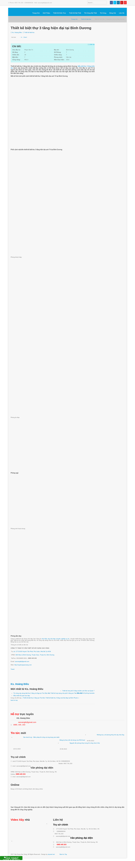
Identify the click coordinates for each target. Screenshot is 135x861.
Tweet (12, 669)
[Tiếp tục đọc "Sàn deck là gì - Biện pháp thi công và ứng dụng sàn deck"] (18, 742)
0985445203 (11, 859)
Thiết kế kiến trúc (59, 13)
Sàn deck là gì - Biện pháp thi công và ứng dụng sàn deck (41, 737)
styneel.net (51, 854)
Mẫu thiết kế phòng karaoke (85, 693)
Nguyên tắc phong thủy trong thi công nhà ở (83, 743)
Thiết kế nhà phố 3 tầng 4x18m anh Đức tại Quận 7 (78, 691)
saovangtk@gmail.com (22, 661)
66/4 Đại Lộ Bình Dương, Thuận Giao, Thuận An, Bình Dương (35, 655)
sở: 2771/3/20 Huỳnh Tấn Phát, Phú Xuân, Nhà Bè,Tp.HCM (32, 651)
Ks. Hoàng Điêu (17, 32)
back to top (14, 700)
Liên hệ (121, 13)
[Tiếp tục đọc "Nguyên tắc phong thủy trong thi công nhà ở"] (65, 745)
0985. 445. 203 (19, 725)
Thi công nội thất (90, 13)
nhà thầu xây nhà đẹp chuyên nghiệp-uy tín (55, 638)
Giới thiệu (46, 13)
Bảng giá (112, 13)
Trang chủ (36, 13)
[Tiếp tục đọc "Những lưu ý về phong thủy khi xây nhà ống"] (92, 737)
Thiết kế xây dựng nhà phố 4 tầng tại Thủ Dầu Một (66, 693)
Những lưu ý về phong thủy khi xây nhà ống (110, 735)
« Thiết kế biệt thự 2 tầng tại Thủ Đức (34, 698)
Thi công (103, 13)
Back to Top (63, 854)
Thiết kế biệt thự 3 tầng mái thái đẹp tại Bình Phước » (62, 698)
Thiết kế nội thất (75, 13)
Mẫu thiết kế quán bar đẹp (21, 695)
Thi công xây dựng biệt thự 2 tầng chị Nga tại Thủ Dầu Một (31, 693)
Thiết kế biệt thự (29, 32)
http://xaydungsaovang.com (23, 665)
